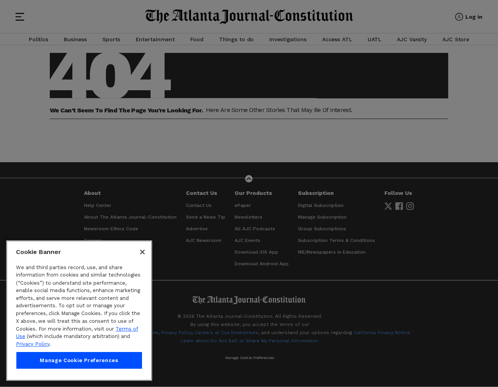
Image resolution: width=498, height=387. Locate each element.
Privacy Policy (32, 344)
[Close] (142, 252)
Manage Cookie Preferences (79, 360)
